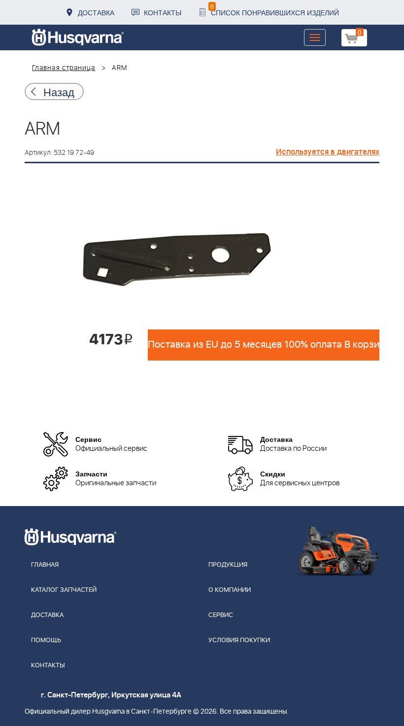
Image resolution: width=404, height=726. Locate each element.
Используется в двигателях (327, 152)
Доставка (96, 12)
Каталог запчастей (64, 590)
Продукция (227, 565)
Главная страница (64, 68)
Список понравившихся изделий (274, 9)
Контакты (162, 12)
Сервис (220, 615)
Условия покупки (239, 640)
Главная (45, 565)
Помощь (46, 640)
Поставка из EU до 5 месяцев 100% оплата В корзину (263, 344)
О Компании (229, 590)
